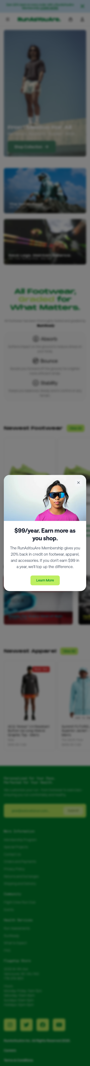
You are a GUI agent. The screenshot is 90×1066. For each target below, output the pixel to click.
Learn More (45, 580)
